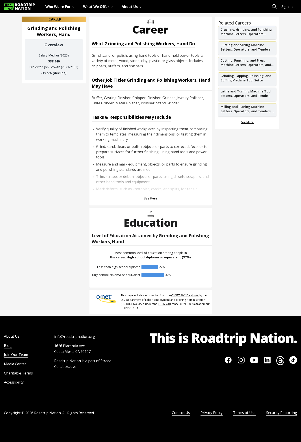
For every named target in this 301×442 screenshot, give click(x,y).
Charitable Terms (18, 373)
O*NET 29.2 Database (185, 295)
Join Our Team (16, 354)
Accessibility (14, 382)
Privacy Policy (212, 412)
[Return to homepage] (19, 6)
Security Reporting (281, 412)
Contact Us (181, 412)
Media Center (15, 363)
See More (150, 198)
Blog (8, 345)
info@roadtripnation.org (74, 336)
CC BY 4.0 (164, 304)
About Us (11, 336)
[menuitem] (60, 6)
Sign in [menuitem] (287, 6)
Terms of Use (244, 412)
